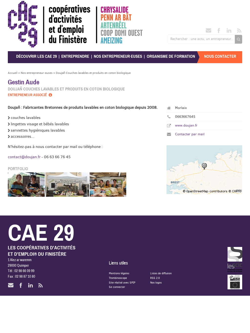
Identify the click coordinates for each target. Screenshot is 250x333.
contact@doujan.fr (24, 157)
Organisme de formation (171, 56)
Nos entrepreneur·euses (118, 56)
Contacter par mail (190, 134)
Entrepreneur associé (28, 95)
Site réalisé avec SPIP (122, 282)
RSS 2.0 (155, 277)
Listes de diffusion (161, 273)
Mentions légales (119, 273)
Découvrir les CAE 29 (36, 56)
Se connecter (117, 286)
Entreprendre (75, 56)
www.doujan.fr (186, 125)
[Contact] (208, 32)
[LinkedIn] (229, 32)
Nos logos (156, 282)
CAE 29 (18, 5)
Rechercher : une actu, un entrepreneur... (202, 39)
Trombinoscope (118, 277)
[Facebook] (219, 32)
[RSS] (239, 32)
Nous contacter (220, 56)
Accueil (12, 72)
